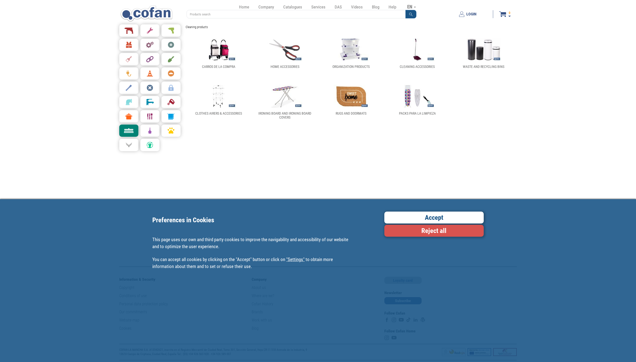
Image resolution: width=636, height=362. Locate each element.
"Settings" (295, 259)
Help (392, 6)
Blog (375, 6)
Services (318, 6)
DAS (338, 6)
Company (266, 6)
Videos (357, 6)
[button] (410, 14)
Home (244, 6)
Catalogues (292, 6)
